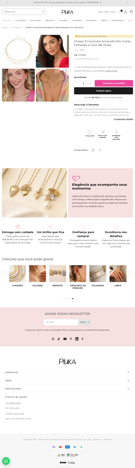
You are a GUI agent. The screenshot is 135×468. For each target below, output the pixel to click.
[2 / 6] (64, 298)
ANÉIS (118, 285)
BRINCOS (58, 285)
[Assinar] (84, 322)
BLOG (113, 12)
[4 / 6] (68, 298)
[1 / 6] (62, 298)
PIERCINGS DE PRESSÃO (78, 286)
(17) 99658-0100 (13, 403)
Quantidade (80, 77)
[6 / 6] (72, 298)
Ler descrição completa (123, 119)
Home (5, 27)
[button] (7, 20)
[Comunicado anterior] (7, 2)
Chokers (16, 27)
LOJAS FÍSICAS (104, 12)
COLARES (37, 285)
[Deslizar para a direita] (130, 273)
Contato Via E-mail (14, 413)
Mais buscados (67, 388)
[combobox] (23, 12)
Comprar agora (103, 91)
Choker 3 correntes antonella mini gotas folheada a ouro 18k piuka (54, 27)
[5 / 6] (70, 298)
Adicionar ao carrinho (114, 83)
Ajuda (67, 380)
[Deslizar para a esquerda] (4, 273)
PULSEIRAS (98, 285)
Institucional (67, 372)
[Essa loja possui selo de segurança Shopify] (61, 455)
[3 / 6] (66, 298)
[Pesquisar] (43, 12)
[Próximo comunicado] (127, 2)
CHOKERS (17, 285)
